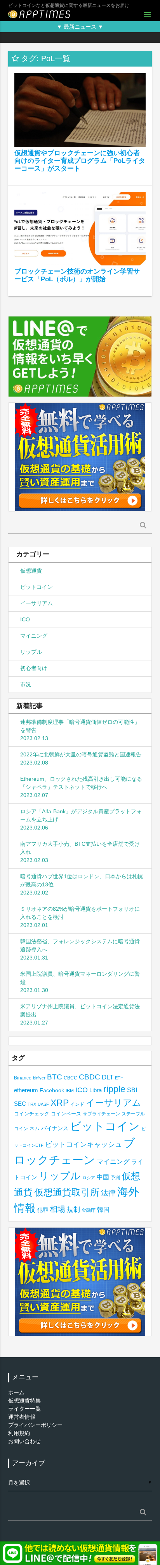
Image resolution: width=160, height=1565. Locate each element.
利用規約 (19, 1433)
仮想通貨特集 (24, 1400)
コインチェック (31, 1114)
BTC (54, 1076)
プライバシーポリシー (35, 1425)
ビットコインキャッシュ (83, 1144)
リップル (31, 652)
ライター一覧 (24, 1409)
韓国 (103, 1209)
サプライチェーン (101, 1113)
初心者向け (33, 668)
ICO (25, 619)
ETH (119, 1078)
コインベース (66, 1114)
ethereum (26, 1090)
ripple (114, 1089)
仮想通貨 (31, 571)
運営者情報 (21, 1417)
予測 (115, 1177)
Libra (95, 1090)
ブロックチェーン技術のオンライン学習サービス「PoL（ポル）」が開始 (77, 275)
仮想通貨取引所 (66, 1192)
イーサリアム (36, 603)
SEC (20, 1103)
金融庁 (89, 1210)
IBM (70, 1090)
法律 (108, 1193)
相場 (57, 1209)
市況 (25, 684)
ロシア (88, 1177)
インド (77, 1104)
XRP (59, 1103)
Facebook (52, 1090)
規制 (73, 1209)
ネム (35, 1128)
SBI (132, 1089)
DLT (107, 1077)
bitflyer (39, 1078)
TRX (32, 1104)
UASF (43, 1104)
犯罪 (42, 1210)
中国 (103, 1176)
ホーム (16, 1392)
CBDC (89, 1077)
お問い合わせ (24, 1441)
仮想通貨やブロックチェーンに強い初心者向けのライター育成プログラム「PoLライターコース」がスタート (79, 160)
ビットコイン (36, 587)
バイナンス (54, 1128)
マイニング (33, 636)
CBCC (70, 1077)
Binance (22, 1077)
